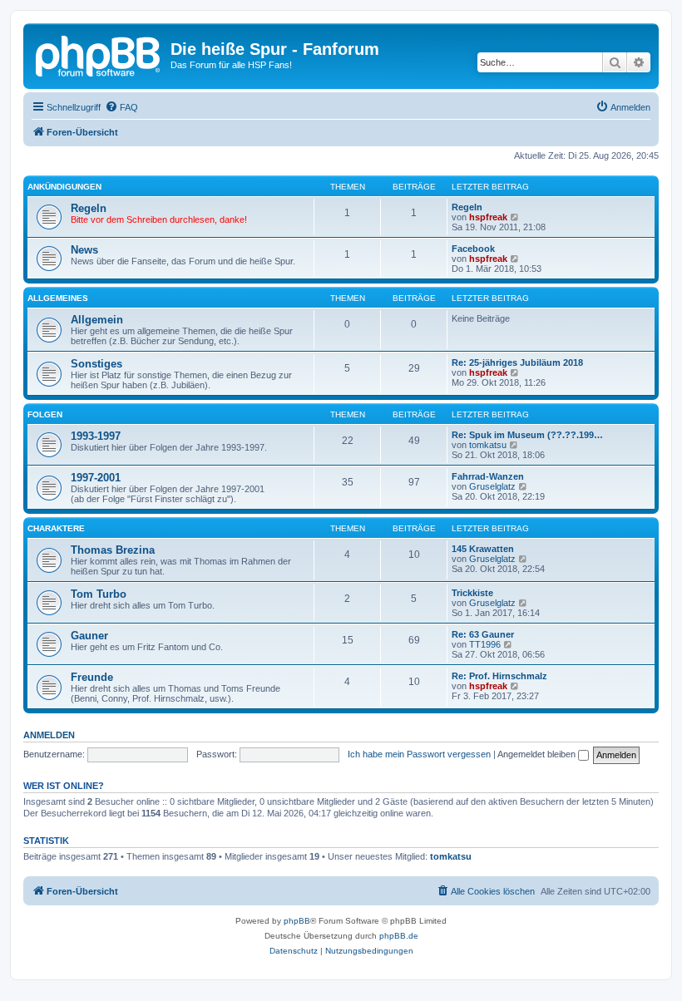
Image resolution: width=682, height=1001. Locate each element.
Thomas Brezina (113, 550)
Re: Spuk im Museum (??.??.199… (527, 435)
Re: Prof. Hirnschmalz (499, 676)
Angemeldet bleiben (537, 754)
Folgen (44, 414)
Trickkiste (472, 593)
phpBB (297, 920)
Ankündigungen (64, 186)
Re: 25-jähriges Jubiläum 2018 (517, 362)
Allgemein (97, 319)
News (84, 250)
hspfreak (488, 217)
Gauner (89, 635)
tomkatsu (488, 445)
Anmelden (49, 735)
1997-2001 (96, 477)
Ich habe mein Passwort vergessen (419, 754)
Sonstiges (96, 364)
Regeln (88, 208)
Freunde (92, 677)
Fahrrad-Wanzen (488, 476)
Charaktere (56, 528)
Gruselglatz (492, 486)
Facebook (473, 249)
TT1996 (485, 644)
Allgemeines (57, 298)
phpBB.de (398, 935)
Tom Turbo (98, 594)
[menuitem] (121, 107)
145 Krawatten (483, 549)
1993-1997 (96, 436)
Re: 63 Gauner (483, 634)
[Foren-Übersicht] (98, 54)
